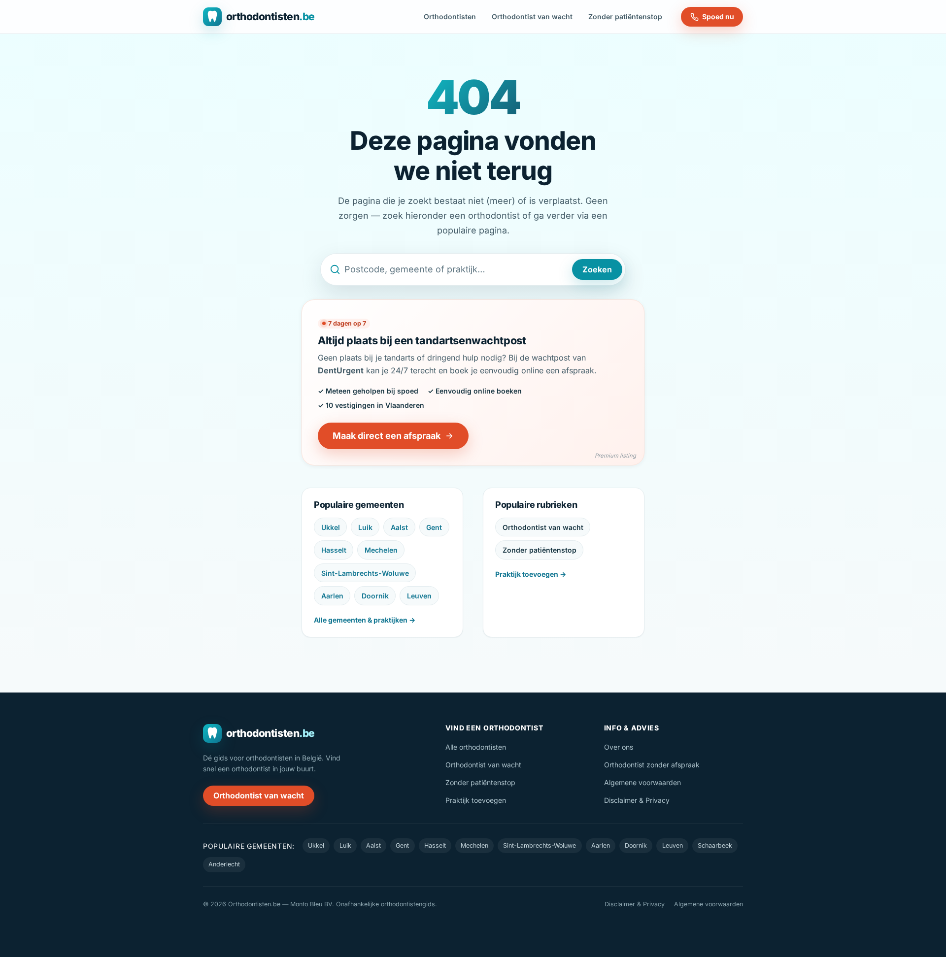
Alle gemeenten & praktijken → (364, 620)
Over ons (618, 747)
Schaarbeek (715, 845)
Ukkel (330, 527)
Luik (365, 527)
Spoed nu (718, 16)
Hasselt (333, 550)
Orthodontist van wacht (532, 16)
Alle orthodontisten (475, 747)
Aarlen (332, 596)
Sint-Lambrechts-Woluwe (365, 573)
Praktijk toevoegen (475, 800)
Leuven (419, 596)
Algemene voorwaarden (642, 782)
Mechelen (381, 550)
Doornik (375, 596)
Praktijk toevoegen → (530, 574)
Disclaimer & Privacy (637, 800)
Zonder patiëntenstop (625, 16)
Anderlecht (224, 864)
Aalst (399, 527)
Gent (434, 527)
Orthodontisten (450, 16)
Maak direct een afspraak (386, 435)
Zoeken (597, 269)
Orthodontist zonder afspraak (652, 764)
